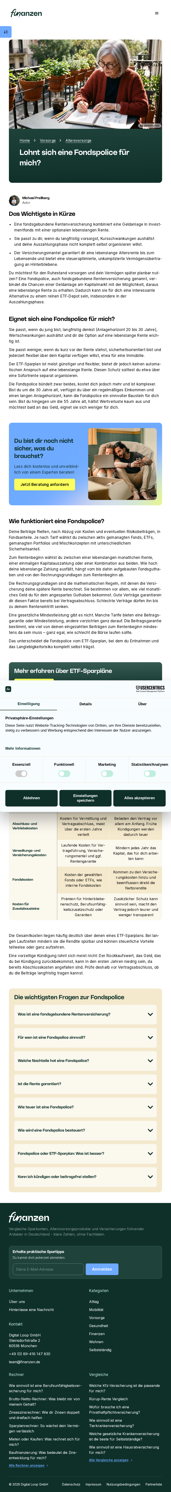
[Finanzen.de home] (29, 1217)
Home (25, 140)
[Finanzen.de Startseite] (26, 13)
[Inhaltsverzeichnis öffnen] (6, 32)
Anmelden (102, 1269)
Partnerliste (154, 1484)
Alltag (94, 1301)
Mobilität (96, 1309)
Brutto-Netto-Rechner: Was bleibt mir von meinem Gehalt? (44, 1402)
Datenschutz (71, 1484)
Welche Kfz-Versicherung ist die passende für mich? (124, 1388)
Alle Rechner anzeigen (27, 1465)
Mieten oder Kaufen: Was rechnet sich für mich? (44, 1442)
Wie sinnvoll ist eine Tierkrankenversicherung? (111, 1423)
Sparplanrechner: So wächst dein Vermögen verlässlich (44, 1428)
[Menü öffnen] (156, 13)
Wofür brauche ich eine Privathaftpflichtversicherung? (114, 1410)
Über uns (17, 1301)
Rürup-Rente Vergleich (108, 1399)
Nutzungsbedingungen (123, 1484)
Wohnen (96, 1342)
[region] (85, 858)
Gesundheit (98, 1325)
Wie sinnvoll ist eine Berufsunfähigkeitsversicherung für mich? (45, 1388)
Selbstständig (100, 1350)
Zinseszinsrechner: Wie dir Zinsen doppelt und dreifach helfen (44, 1415)
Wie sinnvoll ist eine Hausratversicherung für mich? (124, 1450)
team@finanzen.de (24, 1362)
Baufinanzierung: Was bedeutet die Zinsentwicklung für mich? (43, 1455)
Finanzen (97, 1334)
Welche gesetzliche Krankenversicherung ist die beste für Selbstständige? (124, 1436)
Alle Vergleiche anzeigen (108, 1460)
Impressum (93, 1484)
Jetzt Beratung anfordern (44, 484)
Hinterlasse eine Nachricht (31, 1309)
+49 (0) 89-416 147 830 (29, 1354)
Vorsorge (48, 140)
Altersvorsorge (78, 140)
